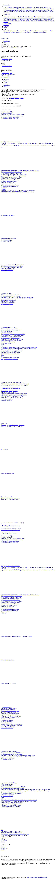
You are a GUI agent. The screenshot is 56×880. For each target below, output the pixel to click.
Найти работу (7, 5)
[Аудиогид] (28, 187)
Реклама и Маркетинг (34, 7)
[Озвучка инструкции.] (28, 282)
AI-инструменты (43, 31)
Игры (24, 11)
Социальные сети (44, 11)
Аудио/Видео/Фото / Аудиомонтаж (11, 525)
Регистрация (7, 41)
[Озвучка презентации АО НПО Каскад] (28, 294)
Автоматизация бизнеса (12, 10)
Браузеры (38, 11)
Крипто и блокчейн (31, 11)
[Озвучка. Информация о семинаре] (28, 185)
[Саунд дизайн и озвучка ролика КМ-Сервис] (28, 396)
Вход (5, 42)
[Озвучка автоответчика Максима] (28, 180)
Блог (51, 31)
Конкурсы (6, 25)
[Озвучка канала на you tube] (28, 203)
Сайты (5, 7)
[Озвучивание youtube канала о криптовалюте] (28, 114)
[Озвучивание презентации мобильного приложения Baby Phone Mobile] (28, 800)
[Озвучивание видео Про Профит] (28, 316)
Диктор (21, 98)
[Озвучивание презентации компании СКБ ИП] (28, 334)
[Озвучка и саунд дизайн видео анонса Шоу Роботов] (28, 393)
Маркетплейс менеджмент (15, 11)
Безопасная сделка (18, 32)
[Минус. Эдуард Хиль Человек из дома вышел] (28, 425)
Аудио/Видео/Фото (14, 98)
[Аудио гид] (28, 611)
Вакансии (6, 26)
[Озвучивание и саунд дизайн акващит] (28, 336)
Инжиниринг (22, 10)
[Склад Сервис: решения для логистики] (28, 130)
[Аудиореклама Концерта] (28, 719)
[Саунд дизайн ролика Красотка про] (28, 498)
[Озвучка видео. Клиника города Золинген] (28, 349)
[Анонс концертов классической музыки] (28, 177)
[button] (6, 29)
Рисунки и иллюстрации (40, 8)
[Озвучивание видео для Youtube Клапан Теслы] (28, 253)
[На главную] (2, 2)
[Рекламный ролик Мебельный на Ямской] (28, 831)
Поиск (5, 27)
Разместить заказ (5, 38)
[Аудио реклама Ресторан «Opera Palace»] (28, 598)
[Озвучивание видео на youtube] (28, 227)
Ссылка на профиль (7, 59)
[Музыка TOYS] (28, 438)
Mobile (33, 10)
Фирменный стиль (40, 10)
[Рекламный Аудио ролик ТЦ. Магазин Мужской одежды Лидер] (28, 297)
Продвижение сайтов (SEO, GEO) (15, 7)
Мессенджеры (48, 10)
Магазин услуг (7, 23)
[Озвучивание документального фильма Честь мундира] (28, 383)
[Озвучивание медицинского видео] (28, 713)
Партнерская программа (30, 32)
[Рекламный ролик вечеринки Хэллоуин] (28, 328)
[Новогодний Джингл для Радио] (28, 391)
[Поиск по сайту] (5, 36)
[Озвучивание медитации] (28, 182)
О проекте (3, 837)
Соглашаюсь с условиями (7, 878)
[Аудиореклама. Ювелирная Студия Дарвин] (28, 724)
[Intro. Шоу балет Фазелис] (28, 268)
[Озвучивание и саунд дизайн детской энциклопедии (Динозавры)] (28, 190)
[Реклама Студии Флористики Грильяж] (28, 805)
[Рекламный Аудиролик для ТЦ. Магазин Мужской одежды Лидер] (28, 755)
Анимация (6, 11)
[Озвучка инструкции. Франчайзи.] (28, 740)
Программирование (45, 7)
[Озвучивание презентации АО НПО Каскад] (28, 753)
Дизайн (26, 7)
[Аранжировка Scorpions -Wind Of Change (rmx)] (28, 371)
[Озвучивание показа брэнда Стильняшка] (28, 172)
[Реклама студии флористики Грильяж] (28, 352)
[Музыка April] (28, 412)
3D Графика (29, 10)
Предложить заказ (5, 60)
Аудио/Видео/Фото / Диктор (9, 533)
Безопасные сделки (7, 66)
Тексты (19, 8)
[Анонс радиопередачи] (28, 331)
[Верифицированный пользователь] (10, 45)
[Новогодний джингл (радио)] (28, 300)
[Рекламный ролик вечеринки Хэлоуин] (28, 528)
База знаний (39, 32)
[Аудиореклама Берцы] (28, 240)
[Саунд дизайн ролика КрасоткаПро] (28, 357)
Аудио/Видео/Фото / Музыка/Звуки (11, 388)
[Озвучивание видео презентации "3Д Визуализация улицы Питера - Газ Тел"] (28, 159)
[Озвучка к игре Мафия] (28, 112)
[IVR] (28, 344)
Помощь (44, 32)
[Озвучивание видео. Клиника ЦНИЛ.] (28, 716)
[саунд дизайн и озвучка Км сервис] (28, 711)
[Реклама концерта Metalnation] (28, 708)
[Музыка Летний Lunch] (28, 485)
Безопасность (4, 840)
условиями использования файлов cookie (37, 877)
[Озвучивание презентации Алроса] (28, 117)
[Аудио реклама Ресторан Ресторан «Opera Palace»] (28, 174)
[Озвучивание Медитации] (28, 302)
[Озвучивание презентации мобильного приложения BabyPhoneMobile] (28, 347)
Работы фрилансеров (9, 32)
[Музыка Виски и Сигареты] (28, 461)
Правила (3, 839)
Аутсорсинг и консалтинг (27, 8)
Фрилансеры (7, 14)
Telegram (7, 75)
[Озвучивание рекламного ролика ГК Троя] (28, 339)
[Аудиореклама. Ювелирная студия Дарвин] (28, 266)
